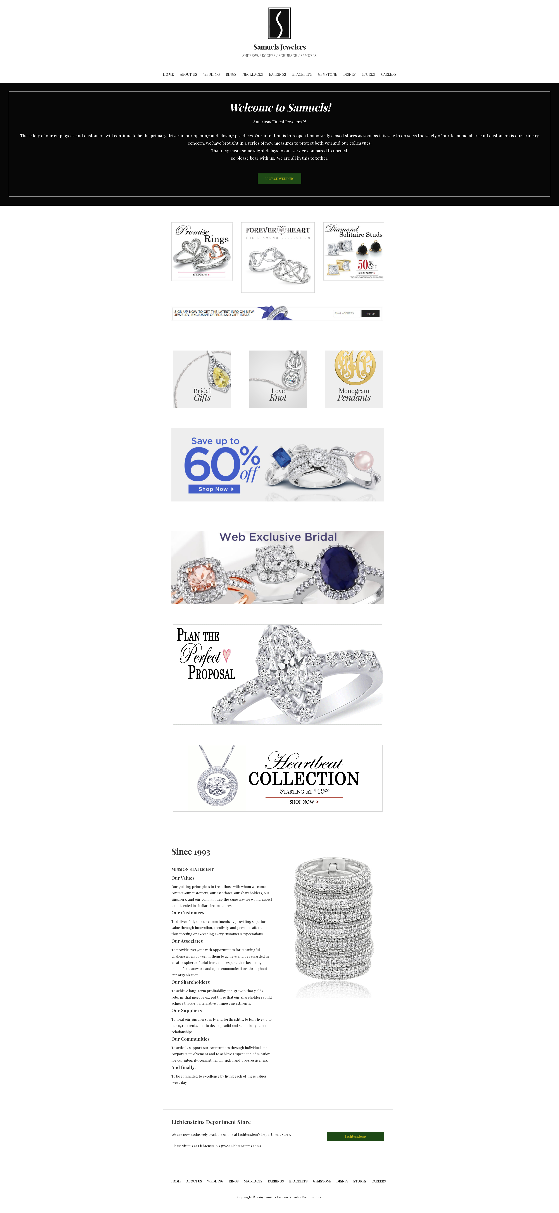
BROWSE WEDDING (279, 178)
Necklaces (252, 74)
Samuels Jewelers (279, 46)
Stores (368, 74)
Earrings (277, 74)
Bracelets (302, 74)
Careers (388, 74)
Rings (231, 74)
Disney (349, 74)
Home (168, 74)
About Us (188, 74)
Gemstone (327, 74)
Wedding (211, 74)
